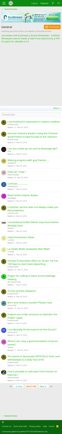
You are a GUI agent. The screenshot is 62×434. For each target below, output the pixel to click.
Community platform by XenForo (25, 431)
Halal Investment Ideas (20, 237)
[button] (2, 422)
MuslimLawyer (13, 174)
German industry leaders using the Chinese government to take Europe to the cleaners (32, 135)
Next (42, 386)
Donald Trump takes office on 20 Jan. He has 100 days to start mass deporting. (32, 262)
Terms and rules (20, 426)
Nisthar (10, 347)
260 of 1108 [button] (31, 386)
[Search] (58, 3)
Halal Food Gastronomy (41, 38)
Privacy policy (35, 426)
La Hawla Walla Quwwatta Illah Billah (28, 249)
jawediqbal (11, 198)
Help (45, 426)
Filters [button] (55, 108)
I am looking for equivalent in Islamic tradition (33, 121)
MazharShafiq (13, 377)
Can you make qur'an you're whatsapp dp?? (32, 148)
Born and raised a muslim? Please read (29, 302)
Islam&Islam (12, 186)
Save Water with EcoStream (15, 35)
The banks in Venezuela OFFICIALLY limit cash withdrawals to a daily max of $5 (33, 358)
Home (51, 426)
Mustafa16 (11, 163)
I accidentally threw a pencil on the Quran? (31, 329)
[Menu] (4, 3)
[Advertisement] (31, 74)
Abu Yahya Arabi (14, 282)
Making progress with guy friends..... (28, 160)
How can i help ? (16, 171)
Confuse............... (17, 183)
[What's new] (53, 3)
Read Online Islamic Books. (22, 195)
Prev (20, 386)
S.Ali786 (10, 240)
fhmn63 (10, 228)
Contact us (6, 426)
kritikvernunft (12, 124)
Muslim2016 (12, 332)
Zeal (9, 151)
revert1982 (11, 305)
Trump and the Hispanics (21, 290)
